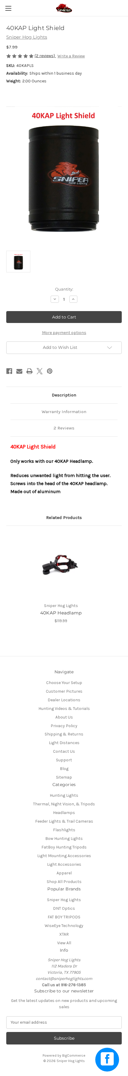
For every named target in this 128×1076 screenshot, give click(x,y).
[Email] (19, 371)
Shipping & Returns (64, 734)
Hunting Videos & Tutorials (64, 708)
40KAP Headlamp (61, 613)
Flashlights (64, 829)
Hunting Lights (64, 795)
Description (64, 395)
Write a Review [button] (71, 56)
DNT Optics (64, 908)
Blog (64, 768)
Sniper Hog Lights (64, 899)
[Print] (29, 371)
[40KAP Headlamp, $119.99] (61, 565)
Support (64, 760)
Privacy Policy (64, 725)
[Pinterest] (50, 371)
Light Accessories (64, 864)
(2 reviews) (45, 55)
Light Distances (64, 742)
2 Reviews (64, 428)
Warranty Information (64, 411)
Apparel (64, 873)
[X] (40, 371)
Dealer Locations (64, 699)
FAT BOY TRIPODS (64, 917)
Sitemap (64, 777)
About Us (64, 717)
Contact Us (64, 751)
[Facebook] (9, 371)
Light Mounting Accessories (64, 855)
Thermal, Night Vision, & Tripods (64, 804)
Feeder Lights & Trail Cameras (64, 821)
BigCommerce (73, 1055)
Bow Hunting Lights (64, 838)
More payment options (64, 332)
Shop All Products (64, 881)
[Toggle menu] (8, 8)
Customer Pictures (64, 691)
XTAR (64, 934)
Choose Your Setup (64, 682)
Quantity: (64, 289)
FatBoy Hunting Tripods (64, 847)
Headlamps (64, 812)
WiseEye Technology (64, 925)
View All (64, 942)
